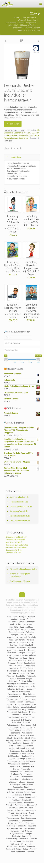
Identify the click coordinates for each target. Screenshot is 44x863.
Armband (23, 637)
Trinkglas (8, 141)
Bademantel (12, 712)
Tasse (14, 617)
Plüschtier (10, 676)
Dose (22, 627)
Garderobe (31, 689)
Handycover (27, 624)
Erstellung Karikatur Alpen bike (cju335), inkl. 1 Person (12, 266)
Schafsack (31, 846)
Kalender (30, 640)
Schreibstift (26, 800)
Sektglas (13, 645)
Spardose (32, 648)
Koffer (19, 746)
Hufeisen (21, 782)
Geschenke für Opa (13, 553)
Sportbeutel (21, 648)
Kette (30, 635)
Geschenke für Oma (14, 550)
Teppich (20, 702)
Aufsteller (22, 650)
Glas (9, 617)
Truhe (10, 666)
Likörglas (12, 782)
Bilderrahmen (12, 697)
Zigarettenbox (30, 792)
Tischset (31, 650)
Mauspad (21, 653)
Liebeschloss (30, 704)
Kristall (9, 738)
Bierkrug (22, 681)
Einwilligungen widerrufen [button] (20, 581)
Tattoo (19, 849)
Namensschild (13, 671)
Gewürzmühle (21, 813)
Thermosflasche (15, 743)
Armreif (23, 753)
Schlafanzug (28, 841)
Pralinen (33, 849)
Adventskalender (15, 694)
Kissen (22, 619)
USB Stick (13, 808)
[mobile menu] (41, 4)
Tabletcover (12, 823)
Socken (18, 741)
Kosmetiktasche (15, 802)
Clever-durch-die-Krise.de (20, 520)
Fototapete (31, 676)
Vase (34, 699)
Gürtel (27, 738)
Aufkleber (29, 627)
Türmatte (31, 629)
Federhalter (23, 839)
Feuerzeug (22, 660)
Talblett (31, 710)
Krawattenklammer (28, 818)
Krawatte (33, 839)
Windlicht (32, 637)
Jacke (30, 808)
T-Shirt (18, 624)
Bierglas (12, 642)
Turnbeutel (11, 648)
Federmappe (26, 725)
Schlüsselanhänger (26, 622)
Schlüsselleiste (28, 756)
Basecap (30, 782)
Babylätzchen (26, 720)
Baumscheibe (24, 691)
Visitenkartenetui (16, 772)
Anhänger (14, 619)
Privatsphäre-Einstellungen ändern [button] (23, 569)
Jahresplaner (28, 730)
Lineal (12, 852)
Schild (29, 619)
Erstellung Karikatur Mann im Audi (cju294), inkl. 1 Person (12, 310)
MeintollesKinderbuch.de (20, 516)
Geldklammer (14, 821)
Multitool (10, 792)
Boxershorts (15, 779)
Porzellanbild (30, 828)
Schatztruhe (11, 704)
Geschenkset (29, 663)
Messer (31, 660)
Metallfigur (11, 684)
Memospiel (15, 720)
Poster (23, 671)
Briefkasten (20, 689)
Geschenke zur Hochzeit (15, 540)
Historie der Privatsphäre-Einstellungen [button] (20, 575)
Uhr (20, 697)
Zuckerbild (10, 849)
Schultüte (27, 795)
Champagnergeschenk (16, 761)
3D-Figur (18, 730)
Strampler (28, 833)
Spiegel (11, 813)
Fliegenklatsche (16, 833)
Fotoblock (16, 800)
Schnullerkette (28, 766)
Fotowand (30, 735)
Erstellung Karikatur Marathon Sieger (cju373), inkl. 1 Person (31, 310)
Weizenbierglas (19, 673)
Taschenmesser (27, 764)
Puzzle (23, 629)
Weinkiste (12, 660)
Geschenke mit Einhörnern (16, 537)
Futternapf (20, 759)
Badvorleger (11, 826)
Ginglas (12, 746)
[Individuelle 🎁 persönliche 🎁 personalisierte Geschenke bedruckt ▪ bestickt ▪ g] (7, 4)
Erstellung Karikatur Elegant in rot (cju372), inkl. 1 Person (31, 268)
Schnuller (23, 808)
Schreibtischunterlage (15, 797)
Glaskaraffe (28, 746)
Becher (19, 663)
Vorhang (19, 792)
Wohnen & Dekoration (27, 20)
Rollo (33, 686)
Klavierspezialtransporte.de (21, 506)
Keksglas (11, 759)
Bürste (26, 787)
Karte (34, 741)
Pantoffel (9, 805)
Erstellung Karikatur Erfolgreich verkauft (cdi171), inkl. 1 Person (13, 224)
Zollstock (27, 722)
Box (10, 673)
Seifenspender (27, 777)
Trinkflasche (28, 668)
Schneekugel (25, 699)
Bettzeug (9, 741)
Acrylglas (23, 658)
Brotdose (11, 663)
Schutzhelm (16, 722)
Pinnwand (32, 826)
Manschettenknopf (28, 707)
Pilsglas (22, 846)
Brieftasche (31, 761)
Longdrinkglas (27, 751)
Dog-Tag (21, 735)
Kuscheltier (20, 676)
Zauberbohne (16, 815)
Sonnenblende (15, 841)
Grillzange (19, 810)
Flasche (12, 702)
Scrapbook (26, 836)
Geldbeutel (20, 748)
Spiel (17, 629)
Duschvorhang (11, 839)
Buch (12, 624)
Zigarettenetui (31, 797)
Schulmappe (15, 751)
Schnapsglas (15, 784)
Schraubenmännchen (25, 642)
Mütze (8, 707)
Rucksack (30, 748)
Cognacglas (18, 787)
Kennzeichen (30, 666)
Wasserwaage (26, 774)
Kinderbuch (11, 653)
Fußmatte (30, 632)
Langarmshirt (28, 743)
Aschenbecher (27, 821)
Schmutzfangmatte (16, 632)
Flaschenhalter (13, 717)
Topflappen (14, 844)
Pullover (32, 655)
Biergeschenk (23, 686)
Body (24, 710)
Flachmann (29, 702)
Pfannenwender (12, 818)
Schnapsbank (12, 728)
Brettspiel (29, 772)
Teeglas (11, 748)
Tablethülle (30, 823)
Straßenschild (14, 764)
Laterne (31, 694)
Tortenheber (13, 753)
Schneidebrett (12, 637)
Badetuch (21, 679)
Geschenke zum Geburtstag (17, 545)
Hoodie (21, 704)
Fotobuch (17, 655)
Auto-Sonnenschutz (15, 828)
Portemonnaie (30, 810)
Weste (23, 844)
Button (15, 691)
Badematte (22, 826)
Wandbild (29, 645)
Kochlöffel (31, 790)
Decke (31, 658)
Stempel (16, 769)
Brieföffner (27, 815)
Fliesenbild (25, 769)
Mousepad (31, 653)
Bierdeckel (30, 759)
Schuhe (16, 707)
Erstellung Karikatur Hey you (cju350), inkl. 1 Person (31, 221)
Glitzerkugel (12, 846)
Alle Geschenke (29, 17)
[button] (35, 48)
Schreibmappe (27, 779)
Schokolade (12, 686)
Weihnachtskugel (28, 717)
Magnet (29, 679)
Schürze (30, 681)
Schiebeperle (22, 684)
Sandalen (30, 852)
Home (16, 17)
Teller (30, 844)
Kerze (11, 640)
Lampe (25, 655)
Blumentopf (32, 805)
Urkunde (28, 831)
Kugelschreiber (15, 766)
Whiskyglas (13, 658)
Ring (25, 694)
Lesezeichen (16, 795)
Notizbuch (26, 715)
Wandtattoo (12, 622)
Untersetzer (18, 666)
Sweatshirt (13, 681)
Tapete (13, 679)
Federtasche (15, 733)
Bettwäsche (18, 738)
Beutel (21, 645)
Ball (34, 725)
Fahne (21, 823)
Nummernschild (15, 668)
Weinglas (14, 635)
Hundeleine (16, 836)
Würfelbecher (27, 733)
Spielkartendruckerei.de (19, 497)
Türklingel (12, 735)
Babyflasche (29, 802)
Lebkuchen (20, 852)
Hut (22, 831)
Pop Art (23, 635)
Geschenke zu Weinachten (16, 547)
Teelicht (32, 712)
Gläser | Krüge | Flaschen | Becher (22, 25)
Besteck (31, 753)
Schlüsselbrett (14, 756)
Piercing (10, 810)
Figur (11, 730)
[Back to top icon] (22, 594)
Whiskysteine (27, 784)
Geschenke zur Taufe (14, 542)
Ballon (25, 849)
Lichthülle (31, 728)
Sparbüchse (12, 650)
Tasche (32, 684)
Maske (22, 728)
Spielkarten (22, 712)
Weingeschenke (13, 725)
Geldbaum (15, 774)
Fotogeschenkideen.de (19, 502)
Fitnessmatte (20, 805)
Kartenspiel (16, 715)
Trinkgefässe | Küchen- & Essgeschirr (21, 23)
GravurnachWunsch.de (19, 511)
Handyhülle (13, 627)
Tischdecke (14, 777)
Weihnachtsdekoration (16, 790)
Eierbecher (15, 831)
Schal (9, 655)
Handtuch (31, 671)
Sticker (10, 629)
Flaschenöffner (14, 710)
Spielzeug (26, 741)
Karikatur (31, 617)
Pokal (33, 738)
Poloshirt (11, 689)
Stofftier (30, 673)
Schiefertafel (20, 640)
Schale (31, 813)
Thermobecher (30, 697)
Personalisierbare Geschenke (16, 138)
